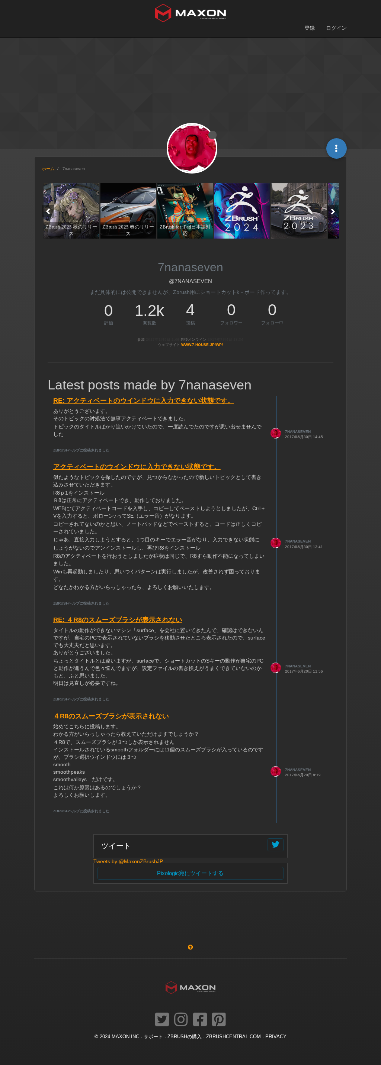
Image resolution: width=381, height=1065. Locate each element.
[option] (70, 211)
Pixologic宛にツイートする (190, 873)
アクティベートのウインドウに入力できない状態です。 (137, 466)
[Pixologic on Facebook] (200, 1020)
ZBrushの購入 (184, 1036)
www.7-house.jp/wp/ (202, 345)
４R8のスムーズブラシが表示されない (111, 716)
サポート (153, 1036)
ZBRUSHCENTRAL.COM (233, 1036)
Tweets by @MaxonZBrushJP (128, 861)
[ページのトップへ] (190, 947)
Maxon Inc (125, 1036)
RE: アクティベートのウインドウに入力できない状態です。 (143, 400)
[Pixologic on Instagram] (181, 1020)
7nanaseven (298, 432)
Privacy (275, 1036)
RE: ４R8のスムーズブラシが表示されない (117, 620)
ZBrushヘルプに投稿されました (81, 450)
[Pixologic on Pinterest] (219, 1020)
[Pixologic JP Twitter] (162, 1020)
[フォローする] (276, 844)
